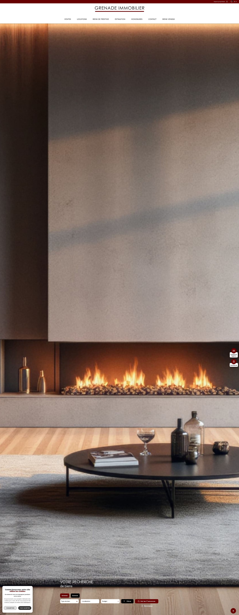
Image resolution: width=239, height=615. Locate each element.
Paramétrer (10, 608)
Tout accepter (25, 608)
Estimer (75, 596)
